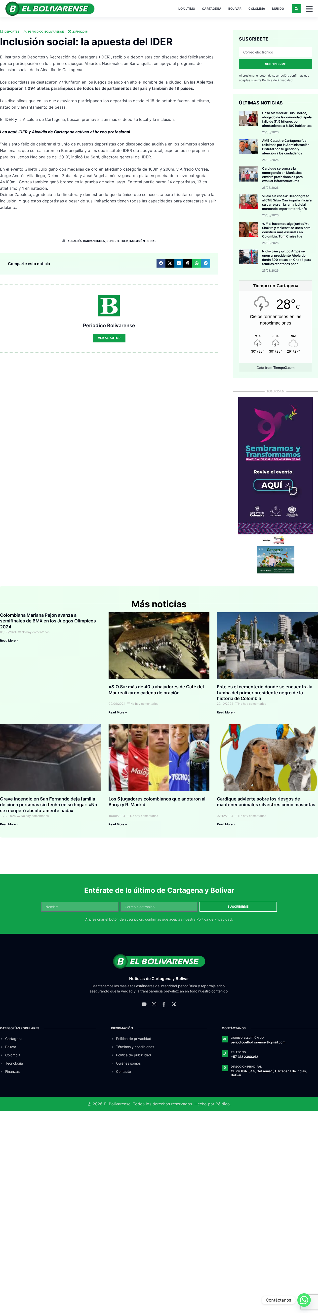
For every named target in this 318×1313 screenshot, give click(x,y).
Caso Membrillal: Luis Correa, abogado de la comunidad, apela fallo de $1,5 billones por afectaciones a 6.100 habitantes (287, 119)
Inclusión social (142, 241)
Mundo (278, 8)
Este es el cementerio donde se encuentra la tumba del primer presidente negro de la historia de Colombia (264, 692)
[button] (296, 8)
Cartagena (211, 8)
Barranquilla (94, 241)
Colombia (256, 8)
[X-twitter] (173, 1004)
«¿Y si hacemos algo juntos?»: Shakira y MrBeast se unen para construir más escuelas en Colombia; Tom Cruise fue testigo (286, 232)
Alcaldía (75, 241)
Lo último (186, 8)
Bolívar (234, 8)
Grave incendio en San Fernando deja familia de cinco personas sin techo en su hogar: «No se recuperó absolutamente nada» (48, 804)
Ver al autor (109, 338)
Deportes (12, 31)
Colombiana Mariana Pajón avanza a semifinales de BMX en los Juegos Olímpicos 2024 (48, 620)
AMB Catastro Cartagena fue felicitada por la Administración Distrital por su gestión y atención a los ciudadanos (286, 147)
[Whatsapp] (304, 1300)
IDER (124, 241)
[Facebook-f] (163, 1004)
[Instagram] (154, 1004)
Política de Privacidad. (277, 80)
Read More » (9, 640)
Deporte (113, 241)
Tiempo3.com (284, 368)
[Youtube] (144, 1004)
